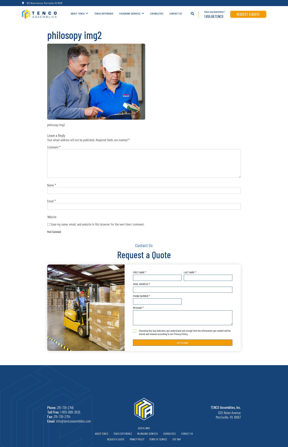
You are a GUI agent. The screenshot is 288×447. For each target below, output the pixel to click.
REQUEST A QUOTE (248, 14)
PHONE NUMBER (141, 296)
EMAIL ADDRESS (141, 284)
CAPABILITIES (156, 13)
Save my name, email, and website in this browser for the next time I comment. (98, 224)
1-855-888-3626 (70, 412)
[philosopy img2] (96, 82)
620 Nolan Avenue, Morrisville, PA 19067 (44, 3)
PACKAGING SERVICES (129, 13)
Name (51, 185)
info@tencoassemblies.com (73, 421)
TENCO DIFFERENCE (103, 13)
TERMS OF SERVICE (158, 439)
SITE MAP (176, 439)
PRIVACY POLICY (137, 439)
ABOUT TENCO (78, 13)
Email (51, 201)
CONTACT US (175, 13)
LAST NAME (190, 272)
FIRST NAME (139, 272)
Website (51, 217)
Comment (54, 147)
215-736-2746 (65, 407)
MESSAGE (138, 307)
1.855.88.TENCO (213, 16)
